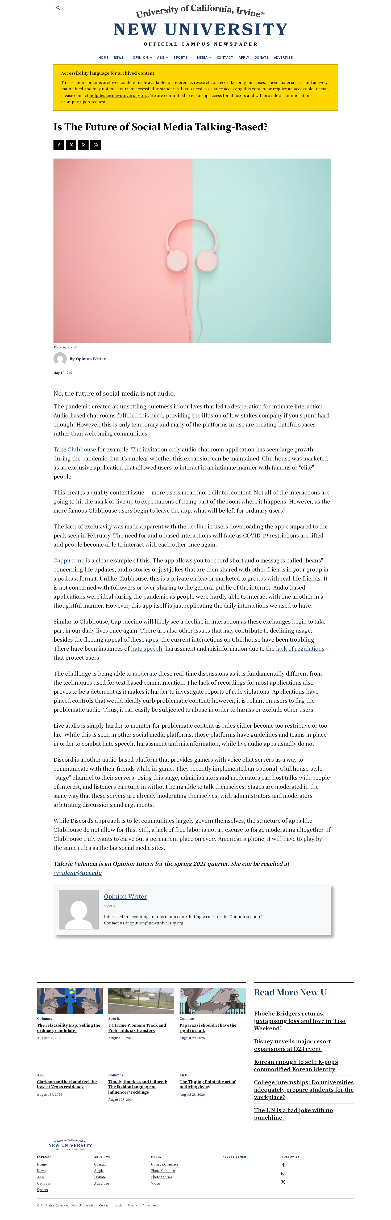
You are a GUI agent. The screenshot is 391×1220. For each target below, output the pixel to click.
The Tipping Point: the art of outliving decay (207, 1084)
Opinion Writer (91, 358)
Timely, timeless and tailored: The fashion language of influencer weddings (137, 1087)
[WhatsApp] (95, 145)
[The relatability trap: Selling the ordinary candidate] (70, 1001)
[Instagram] (283, 1174)
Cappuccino (69, 560)
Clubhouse (82, 449)
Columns (44, 1018)
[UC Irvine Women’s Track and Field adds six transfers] (141, 1001)
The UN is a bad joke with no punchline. (293, 1113)
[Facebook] (58, 145)
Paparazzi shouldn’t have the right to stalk (208, 1027)
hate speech (146, 648)
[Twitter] (71, 145)
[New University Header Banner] (200, 25)
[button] (58, 8)
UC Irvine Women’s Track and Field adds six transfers (137, 1027)
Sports (114, 1018)
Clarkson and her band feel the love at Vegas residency (67, 1084)
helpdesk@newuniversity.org (118, 95)
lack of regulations (300, 648)
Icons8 (71, 347)
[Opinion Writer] (61, 358)
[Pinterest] (83, 145)
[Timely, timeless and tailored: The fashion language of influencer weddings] (141, 1057)
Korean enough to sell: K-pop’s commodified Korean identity (296, 1065)
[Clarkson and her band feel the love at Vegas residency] (70, 1057)
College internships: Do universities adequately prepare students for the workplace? (304, 1089)
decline (197, 526)
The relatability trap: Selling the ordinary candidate (68, 1027)
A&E (40, 1075)
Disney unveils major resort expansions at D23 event (292, 1044)
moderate (145, 673)
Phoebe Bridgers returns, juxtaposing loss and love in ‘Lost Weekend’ (300, 1020)
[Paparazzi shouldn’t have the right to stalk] (213, 1001)
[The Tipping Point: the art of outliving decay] (213, 1057)
